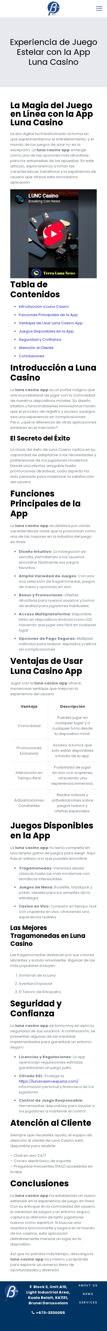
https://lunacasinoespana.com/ (48, 1081)
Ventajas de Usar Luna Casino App (51, 323)
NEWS (88, 1294)
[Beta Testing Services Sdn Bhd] (53, 8)
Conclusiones (31, 356)
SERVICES (88, 1302)
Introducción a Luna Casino (44, 306)
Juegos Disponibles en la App (46, 331)
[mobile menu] (99, 8)
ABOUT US (88, 1285)
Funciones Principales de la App (48, 314)
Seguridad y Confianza (40, 339)
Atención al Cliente (36, 347)
